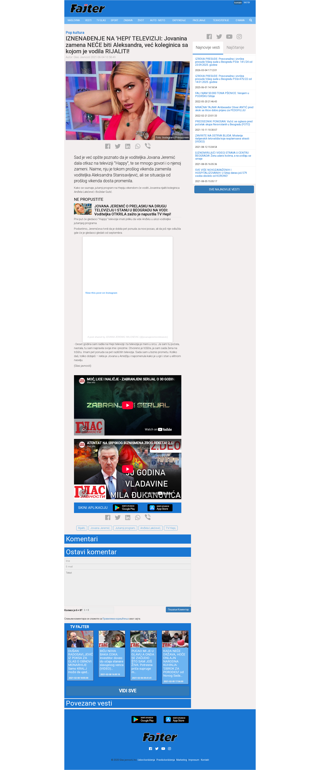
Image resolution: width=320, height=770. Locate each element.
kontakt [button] (238, 2)
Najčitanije (235, 47)
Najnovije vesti (208, 47)
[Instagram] (239, 36)
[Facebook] (108, 146)
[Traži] (250, 20)
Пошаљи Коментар (178, 609)
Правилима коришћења (115, 618)
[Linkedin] (128, 146)
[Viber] (148, 146)
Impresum (193, 760)
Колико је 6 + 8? (73, 610)
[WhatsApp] (138, 146)
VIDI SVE (127, 690)
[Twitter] (118, 146)
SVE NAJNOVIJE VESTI (224, 189)
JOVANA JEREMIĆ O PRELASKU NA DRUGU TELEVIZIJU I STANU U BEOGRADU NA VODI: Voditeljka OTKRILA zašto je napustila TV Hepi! (132, 210)
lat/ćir (247, 2)
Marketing (181, 760)
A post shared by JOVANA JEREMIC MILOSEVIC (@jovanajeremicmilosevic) (128, 337)
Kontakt (205, 760)
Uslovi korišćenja (146, 760)
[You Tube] (229, 36)
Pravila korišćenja (165, 760)
